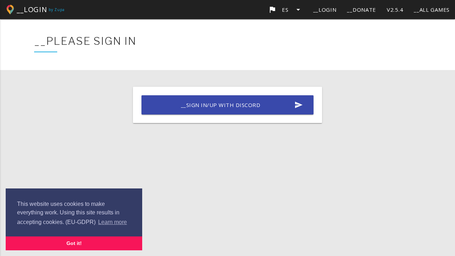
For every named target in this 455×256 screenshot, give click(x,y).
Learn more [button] (112, 222)
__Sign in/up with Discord (242, 105)
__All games (432, 9)
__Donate (361, 9)
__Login (325, 9)
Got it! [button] (74, 243)
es (285, 9)
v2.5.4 (395, 9)
